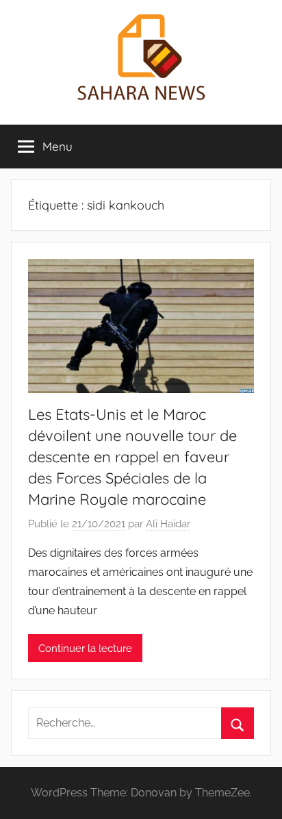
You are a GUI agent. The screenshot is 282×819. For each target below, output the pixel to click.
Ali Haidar (168, 524)
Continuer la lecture (85, 648)
